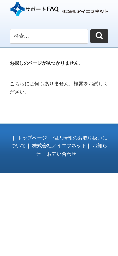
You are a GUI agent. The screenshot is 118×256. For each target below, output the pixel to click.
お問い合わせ (61, 154)
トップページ (32, 137)
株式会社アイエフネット (59, 145)
